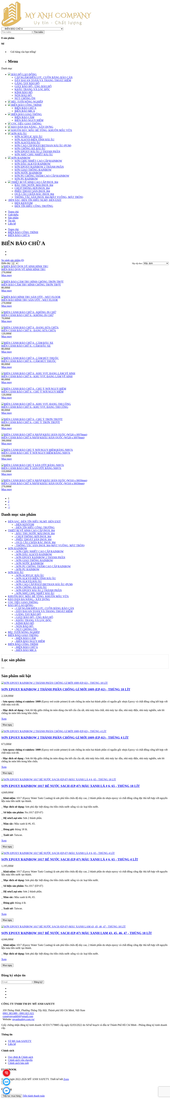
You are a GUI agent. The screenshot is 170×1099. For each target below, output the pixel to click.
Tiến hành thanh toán (34, 1095)
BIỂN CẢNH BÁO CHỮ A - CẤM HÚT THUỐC (28, 361)
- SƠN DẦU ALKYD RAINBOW (33, 554)
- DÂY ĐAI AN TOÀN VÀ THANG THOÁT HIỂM (44, 611)
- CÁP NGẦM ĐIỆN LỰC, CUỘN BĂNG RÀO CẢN (44, 608)
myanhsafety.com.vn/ (23, 1019)
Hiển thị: (6, 263)
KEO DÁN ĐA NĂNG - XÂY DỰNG (29, 599)
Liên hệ (12, 1044)
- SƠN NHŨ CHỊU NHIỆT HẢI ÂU (34, 593)
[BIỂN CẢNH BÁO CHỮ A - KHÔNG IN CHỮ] (28, 312)
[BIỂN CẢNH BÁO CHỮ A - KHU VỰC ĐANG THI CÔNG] (36, 404)
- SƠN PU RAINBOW (27, 569)
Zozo (66, 1079)
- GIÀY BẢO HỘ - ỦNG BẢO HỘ (34, 617)
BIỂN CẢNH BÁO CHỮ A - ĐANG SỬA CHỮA (28, 330)
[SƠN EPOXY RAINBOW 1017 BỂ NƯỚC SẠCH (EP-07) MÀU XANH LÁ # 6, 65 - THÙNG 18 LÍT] (58, 779)
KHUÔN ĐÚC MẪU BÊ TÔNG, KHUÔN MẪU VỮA (38, 596)
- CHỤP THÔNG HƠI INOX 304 (33, 536)
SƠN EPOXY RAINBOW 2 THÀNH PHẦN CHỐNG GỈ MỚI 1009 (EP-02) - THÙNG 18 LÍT (65, 689)
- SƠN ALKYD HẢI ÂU (28, 581)
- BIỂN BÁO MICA (26, 650)
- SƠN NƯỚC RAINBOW (29, 563)
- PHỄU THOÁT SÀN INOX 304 (33, 539)
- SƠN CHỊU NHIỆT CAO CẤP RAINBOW (39, 551)
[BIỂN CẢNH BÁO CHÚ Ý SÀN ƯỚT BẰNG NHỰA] (32, 465)
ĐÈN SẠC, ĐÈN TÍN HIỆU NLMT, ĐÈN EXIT (34, 521)
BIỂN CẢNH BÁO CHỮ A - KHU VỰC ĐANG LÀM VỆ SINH (37, 376)
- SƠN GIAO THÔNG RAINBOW (34, 560)
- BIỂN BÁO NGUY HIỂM (30, 641)
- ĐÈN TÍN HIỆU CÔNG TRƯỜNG (35, 527)
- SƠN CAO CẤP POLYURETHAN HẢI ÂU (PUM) (44, 584)
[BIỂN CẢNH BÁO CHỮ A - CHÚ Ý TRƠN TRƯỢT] (32, 419)
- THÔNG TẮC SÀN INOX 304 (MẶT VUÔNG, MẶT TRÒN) (50, 545)
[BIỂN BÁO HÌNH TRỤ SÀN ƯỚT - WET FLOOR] (30, 297)
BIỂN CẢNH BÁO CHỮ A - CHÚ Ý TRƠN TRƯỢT (30, 422)
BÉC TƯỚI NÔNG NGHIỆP (24, 632)
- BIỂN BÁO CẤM (25, 638)
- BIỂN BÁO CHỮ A (26, 647)
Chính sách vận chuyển (20, 1060)
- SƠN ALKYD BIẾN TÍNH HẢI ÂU (35, 578)
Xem (3, 718)
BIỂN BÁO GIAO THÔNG (23, 635)
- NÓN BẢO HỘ (24, 626)
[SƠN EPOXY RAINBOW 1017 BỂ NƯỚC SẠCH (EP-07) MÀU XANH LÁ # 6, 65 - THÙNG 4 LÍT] (58, 853)
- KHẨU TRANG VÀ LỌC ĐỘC (33, 620)
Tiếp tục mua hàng (12, 1096)
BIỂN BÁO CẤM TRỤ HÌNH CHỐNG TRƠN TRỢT (31, 284)
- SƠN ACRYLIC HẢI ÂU (29, 575)
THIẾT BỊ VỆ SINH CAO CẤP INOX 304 (31, 530)
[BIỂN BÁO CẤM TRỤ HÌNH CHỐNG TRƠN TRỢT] (32, 281)
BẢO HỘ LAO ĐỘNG (20, 605)
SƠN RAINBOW (17, 548)
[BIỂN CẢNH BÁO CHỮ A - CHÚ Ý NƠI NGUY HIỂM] (33, 388)
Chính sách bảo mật (18, 1063)
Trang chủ (13, 229)
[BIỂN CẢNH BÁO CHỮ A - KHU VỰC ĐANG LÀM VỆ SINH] (38, 373)
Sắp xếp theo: (137, 263)
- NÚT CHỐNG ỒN (26, 629)
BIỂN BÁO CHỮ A (19, 235)
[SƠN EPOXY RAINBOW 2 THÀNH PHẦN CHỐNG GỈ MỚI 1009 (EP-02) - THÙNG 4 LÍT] (53, 731)
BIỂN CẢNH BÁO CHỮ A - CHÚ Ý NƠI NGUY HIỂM (32, 391)
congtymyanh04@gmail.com (18, 1016)
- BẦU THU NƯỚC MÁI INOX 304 (35, 533)
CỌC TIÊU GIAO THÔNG (23, 602)
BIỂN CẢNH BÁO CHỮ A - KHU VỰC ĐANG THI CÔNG (34, 407)
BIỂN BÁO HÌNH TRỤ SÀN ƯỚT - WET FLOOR (29, 300)
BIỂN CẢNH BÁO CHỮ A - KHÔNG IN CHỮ (27, 315)
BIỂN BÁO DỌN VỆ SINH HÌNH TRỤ (23, 269)
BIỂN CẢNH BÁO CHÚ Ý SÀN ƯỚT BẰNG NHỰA (31, 468)
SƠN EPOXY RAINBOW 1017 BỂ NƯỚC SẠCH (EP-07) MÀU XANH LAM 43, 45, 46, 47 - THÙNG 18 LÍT (76, 933)
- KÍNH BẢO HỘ (24, 623)
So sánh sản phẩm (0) (12, 260)
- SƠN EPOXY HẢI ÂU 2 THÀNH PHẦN (38, 590)
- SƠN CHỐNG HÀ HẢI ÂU (31, 587)
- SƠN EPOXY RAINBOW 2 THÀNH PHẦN (40, 557)
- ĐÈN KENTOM (24, 524)
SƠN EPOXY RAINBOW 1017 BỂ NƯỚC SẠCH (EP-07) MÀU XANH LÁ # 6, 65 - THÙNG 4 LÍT (69, 859)
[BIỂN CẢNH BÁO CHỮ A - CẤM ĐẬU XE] (27, 342)
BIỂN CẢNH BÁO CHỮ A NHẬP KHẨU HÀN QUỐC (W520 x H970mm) (43, 437)
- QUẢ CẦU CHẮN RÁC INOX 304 (35, 542)
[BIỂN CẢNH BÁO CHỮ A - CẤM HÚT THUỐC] (30, 358)
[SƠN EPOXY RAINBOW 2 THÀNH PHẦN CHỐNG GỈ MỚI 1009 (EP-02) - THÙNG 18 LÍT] (54, 682)
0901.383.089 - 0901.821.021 (18, 1013)
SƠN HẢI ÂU (16, 572)
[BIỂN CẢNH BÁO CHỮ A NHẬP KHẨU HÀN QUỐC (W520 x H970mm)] (44, 434)
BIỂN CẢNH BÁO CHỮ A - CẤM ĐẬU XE (26, 345)
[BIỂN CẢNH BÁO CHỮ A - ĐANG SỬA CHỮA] (30, 327)
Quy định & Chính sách (20, 1057)
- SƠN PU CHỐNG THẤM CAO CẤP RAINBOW (43, 566)
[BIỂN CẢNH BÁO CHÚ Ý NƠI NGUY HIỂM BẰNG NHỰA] (37, 449)
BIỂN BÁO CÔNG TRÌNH (23, 232)
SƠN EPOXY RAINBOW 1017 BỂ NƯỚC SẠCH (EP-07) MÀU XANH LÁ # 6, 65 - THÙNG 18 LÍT (70, 786)
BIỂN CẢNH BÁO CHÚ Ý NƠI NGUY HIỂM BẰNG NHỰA (35, 452)
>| (9, 507)
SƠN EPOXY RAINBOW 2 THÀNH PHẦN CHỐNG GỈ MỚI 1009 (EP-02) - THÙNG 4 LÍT (65, 737)
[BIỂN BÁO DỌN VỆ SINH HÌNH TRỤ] (24, 266)
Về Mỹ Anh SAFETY (20, 1041)
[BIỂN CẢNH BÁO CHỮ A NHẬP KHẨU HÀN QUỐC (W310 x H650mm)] (44, 480)
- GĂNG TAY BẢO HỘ (28, 614)
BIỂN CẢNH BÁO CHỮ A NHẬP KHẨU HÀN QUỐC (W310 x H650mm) (43, 483)
